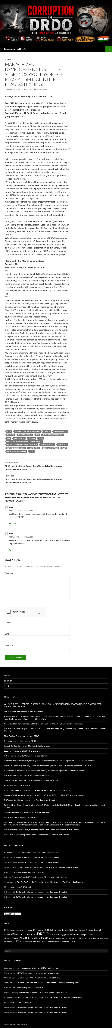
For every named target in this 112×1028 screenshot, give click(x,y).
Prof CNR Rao (34, 448)
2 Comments (41, 89)
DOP (34, 935)
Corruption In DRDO (15, 48)
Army (30, 930)
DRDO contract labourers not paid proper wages (38, 857)
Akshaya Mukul (60, 431)
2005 (19, 930)
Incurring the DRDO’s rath (21, 887)
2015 (26, 930)
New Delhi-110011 (39, 938)
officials (52, 938)
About (7, 676)
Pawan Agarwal (47, 445)
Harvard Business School (53, 435)
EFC (37, 435)
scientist (28, 941)
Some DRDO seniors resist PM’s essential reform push (27, 746)
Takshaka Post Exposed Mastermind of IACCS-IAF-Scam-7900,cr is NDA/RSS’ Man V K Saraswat (44, 795)
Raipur (96, 937)
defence (65, 930)
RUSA (64, 448)
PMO (66, 938)
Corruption (39, 930)
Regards (7, 941)
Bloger (8, 60)
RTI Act (22, 941)
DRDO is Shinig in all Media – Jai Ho (19, 817)
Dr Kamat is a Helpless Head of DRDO (20, 741)
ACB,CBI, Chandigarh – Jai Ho (17, 785)
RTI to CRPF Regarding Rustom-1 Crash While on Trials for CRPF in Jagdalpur (37, 790)
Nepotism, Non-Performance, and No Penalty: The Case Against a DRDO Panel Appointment (43, 724)
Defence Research (93, 930)
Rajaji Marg (104, 938)
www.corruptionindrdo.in (61, 941)
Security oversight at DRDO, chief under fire (22, 751)
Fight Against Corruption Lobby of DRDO (21, 736)
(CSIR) (9, 431)
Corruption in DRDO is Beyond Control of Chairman (26, 812)
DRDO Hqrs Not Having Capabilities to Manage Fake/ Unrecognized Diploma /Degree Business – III (33, 466)
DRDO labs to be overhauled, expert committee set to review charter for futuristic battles (41, 829)
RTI (17, 941)
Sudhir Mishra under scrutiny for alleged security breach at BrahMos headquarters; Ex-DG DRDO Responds (49, 761)
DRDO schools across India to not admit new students (27, 775)
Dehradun (8, 935)
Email (8, 633)
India (41, 438)
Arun (11, 533)
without (45, 941)
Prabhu (28, 89)
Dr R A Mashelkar (25, 435)
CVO (55, 930)
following (59, 935)
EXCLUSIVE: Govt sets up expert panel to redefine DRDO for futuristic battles (37, 834)
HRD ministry (19, 438)
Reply (13, 524)
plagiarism (62, 445)
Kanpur (84, 934)
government (69, 934)
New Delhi (25, 938)
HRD (8, 438)
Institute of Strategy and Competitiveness (24, 441)
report (12, 941)
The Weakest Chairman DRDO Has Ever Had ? (23, 711)
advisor (46, 431)
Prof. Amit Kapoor (50, 448)
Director (17, 934)
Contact (8, 681)
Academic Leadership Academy (27, 431)
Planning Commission (16, 448)
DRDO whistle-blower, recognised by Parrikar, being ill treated (30, 800)
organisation (60, 938)
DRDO (43, 933)
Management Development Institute (22, 445)
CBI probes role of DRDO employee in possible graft (26, 756)
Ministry (90, 935)
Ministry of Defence (12, 938)
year (32, 451)
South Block (37, 941)
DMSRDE (28, 934)
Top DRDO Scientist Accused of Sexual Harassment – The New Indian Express (45, 867)
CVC (51, 930)
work (50, 941)
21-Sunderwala (10, 930)
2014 (22, 930)
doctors (10, 435)
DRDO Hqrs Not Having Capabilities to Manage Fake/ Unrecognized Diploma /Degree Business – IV (33, 479)
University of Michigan (16, 451)
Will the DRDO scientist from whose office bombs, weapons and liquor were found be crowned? (44, 770)
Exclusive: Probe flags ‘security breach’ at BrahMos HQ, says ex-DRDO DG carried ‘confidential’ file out (47, 765)
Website (9, 645)
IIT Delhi (31, 438)
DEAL (59, 930)
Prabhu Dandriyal (74, 938)
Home (6, 686)
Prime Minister (87, 938)
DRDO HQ (52, 935)
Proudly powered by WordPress (15, 1025)
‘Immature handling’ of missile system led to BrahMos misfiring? (31, 780)
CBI (34, 930)
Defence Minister (77, 930)
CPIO (46, 930)
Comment (10, 573)
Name (8, 622)
